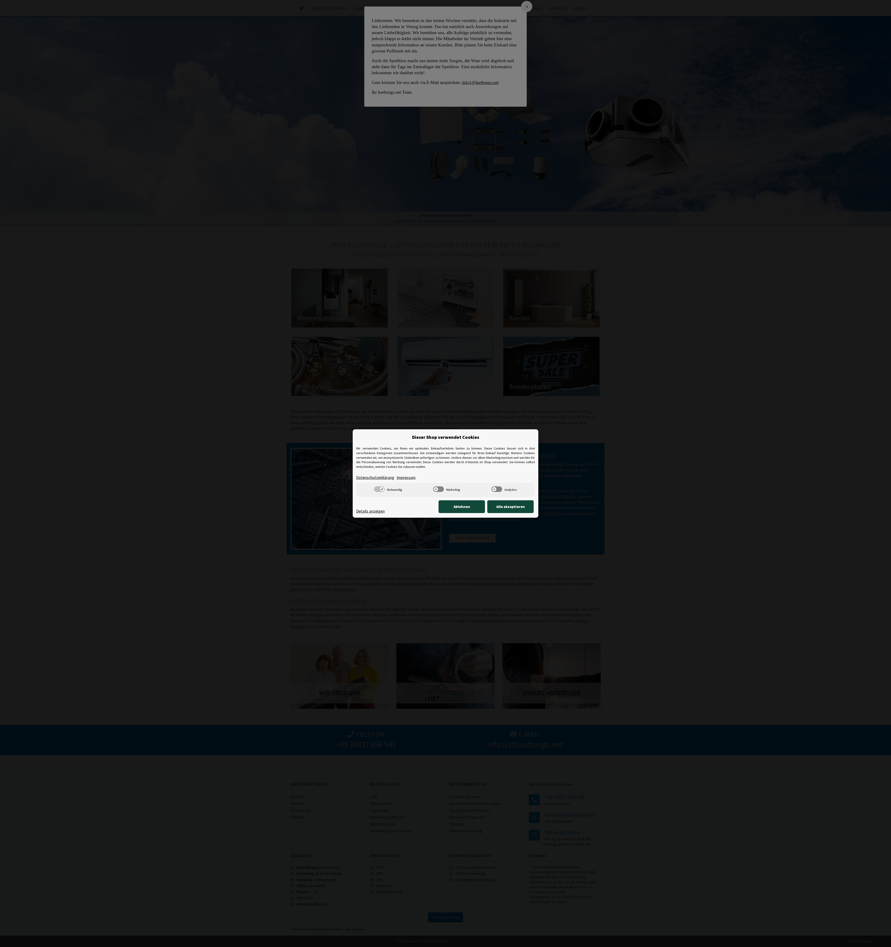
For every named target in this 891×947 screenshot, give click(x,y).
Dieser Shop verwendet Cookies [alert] (445, 437)
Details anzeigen (370, 511)
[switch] (379, 489)
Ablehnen (462, 506)
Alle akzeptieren (510, 506)
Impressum (406, 477)
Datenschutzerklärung (375, 477)
